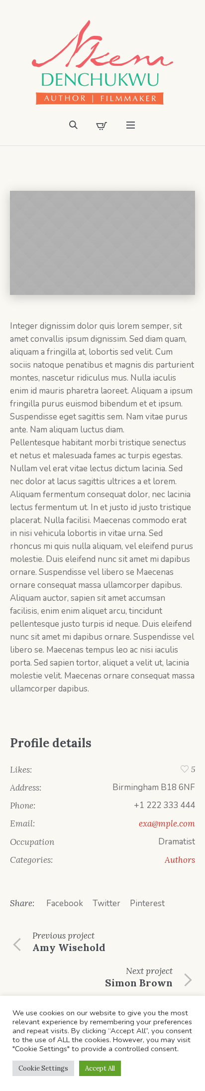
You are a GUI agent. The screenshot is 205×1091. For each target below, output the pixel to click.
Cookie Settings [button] (43, 1068)
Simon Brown (139, 982)
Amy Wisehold (68, 947)
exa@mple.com (167, 823)
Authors (180, 859)
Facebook (64, 903)
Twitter (106, 903)
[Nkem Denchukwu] (102, 62)
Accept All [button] (100, 1068)
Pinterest (147, 903)
